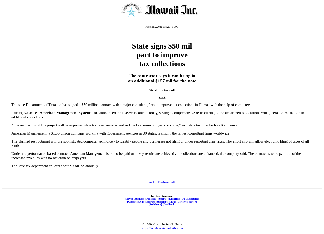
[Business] (139, 198)
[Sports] (162, 198)
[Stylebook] (155, 204)
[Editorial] (174, 198)
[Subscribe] (162, 201)
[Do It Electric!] (190, 198)
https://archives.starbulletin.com (162, 228)
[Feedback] (169, 204)
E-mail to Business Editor (162, 182)
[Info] (172, 201)
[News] (129, 198)
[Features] (151, 198)
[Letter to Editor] (187, 201)
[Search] (150, 201)
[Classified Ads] (136, 201)
